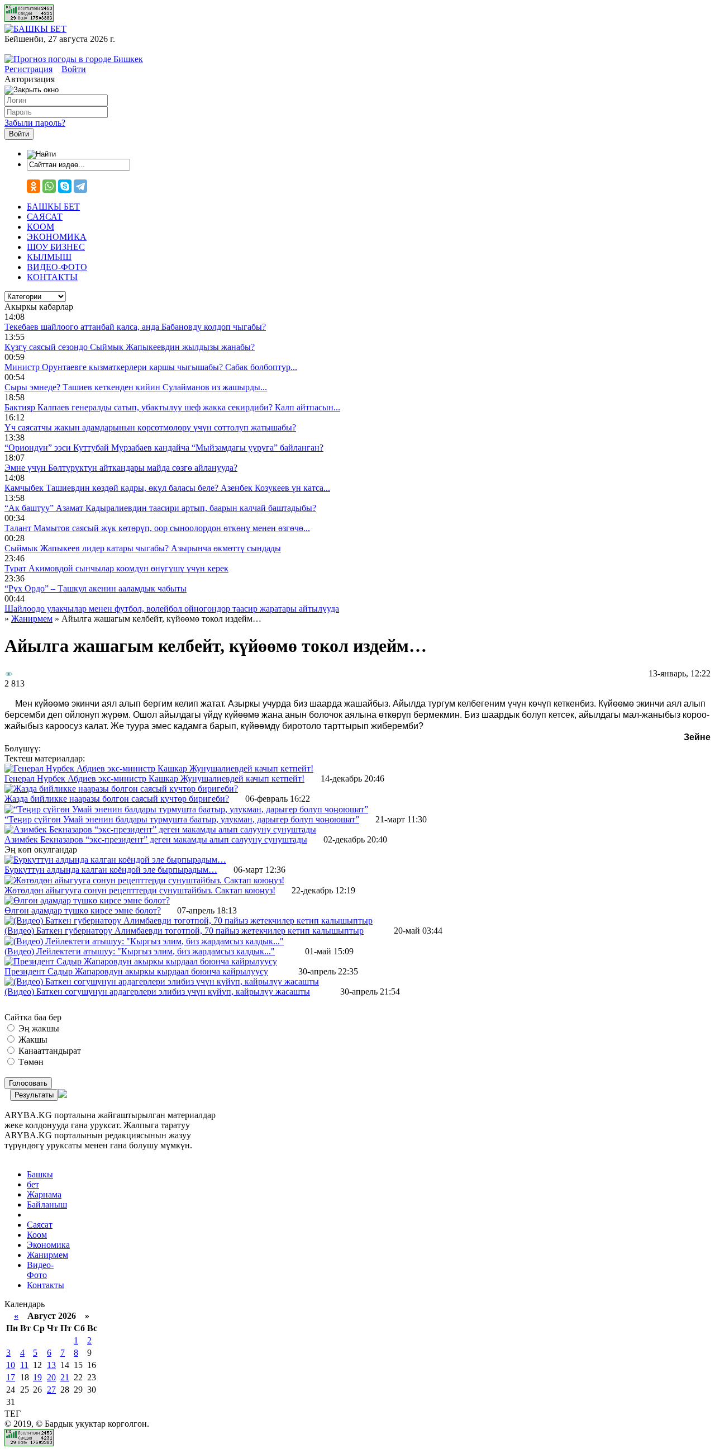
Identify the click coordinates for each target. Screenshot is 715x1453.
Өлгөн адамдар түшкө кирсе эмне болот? (82, 910)
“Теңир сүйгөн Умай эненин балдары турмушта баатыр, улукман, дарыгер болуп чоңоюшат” (181, 819)
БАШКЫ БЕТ (53, 206)
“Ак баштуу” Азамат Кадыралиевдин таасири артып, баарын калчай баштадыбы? (160, 508)
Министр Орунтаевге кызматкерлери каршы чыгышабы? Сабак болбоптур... (150, 367)
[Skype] (65, 186)
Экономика (48, 1245)
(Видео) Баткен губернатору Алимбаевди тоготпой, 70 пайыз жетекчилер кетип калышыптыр (184, 930)
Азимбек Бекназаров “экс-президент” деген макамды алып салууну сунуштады (155, 839)
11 (24, 1365)
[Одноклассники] (33, 186)
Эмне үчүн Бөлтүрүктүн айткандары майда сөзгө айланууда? (120, 467)
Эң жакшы (37, 1028)
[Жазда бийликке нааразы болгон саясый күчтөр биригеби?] (121, 788)
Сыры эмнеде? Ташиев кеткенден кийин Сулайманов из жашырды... (135, 387)
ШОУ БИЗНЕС (56, 247)
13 (51, 1365)
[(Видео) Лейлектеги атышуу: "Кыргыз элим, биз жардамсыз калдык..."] (144, 941)
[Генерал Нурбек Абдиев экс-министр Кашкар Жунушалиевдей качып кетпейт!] (158, 768)
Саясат (40, 1224)
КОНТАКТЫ (52, 277)
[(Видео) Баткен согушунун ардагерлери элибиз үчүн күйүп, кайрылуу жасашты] (161, 981)
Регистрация (28, 69)
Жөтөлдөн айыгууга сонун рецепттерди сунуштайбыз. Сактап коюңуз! (139, 890)
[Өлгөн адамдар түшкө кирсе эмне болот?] (87, 900)
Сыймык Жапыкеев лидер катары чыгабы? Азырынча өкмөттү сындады (142, 548)
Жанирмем (47, 1255)
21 (64, 1377)
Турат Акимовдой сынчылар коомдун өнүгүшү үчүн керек (116, 568)
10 (10, 1365)
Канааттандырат (48, 1051)
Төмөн (30, 1062)
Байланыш (47, 1204)
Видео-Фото (40, 1270)
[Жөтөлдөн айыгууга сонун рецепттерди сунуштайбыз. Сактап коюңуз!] (144, 880)
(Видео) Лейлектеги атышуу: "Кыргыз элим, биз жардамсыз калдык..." (139, 951)
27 (51, 1389)
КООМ (40, 226)
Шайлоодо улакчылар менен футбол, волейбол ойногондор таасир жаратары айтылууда (171, 608)
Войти (73, 69)
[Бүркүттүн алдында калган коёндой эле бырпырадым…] (115, 859)
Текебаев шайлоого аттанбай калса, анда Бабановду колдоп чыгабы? (135, 327)
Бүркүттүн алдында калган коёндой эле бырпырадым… (110, 869)
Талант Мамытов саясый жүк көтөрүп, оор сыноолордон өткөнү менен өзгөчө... (157, 528)
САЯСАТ (45, 216)
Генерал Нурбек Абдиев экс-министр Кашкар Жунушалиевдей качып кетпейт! (154, 778)
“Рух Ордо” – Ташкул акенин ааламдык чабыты (95, 588)
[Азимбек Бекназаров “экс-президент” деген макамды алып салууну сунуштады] (160, 829)
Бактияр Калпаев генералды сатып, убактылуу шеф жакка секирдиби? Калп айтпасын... (172, 407)
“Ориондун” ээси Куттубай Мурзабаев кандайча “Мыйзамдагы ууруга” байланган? (163, 447)
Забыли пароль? (34, 122)
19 (37, 1377)
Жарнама (44, 1194)
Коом (37, 1234)
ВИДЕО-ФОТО (57, 267)
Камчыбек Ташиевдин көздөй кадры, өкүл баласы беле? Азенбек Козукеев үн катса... (167, 488)
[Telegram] (80, 186)
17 (10, 1377)
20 (51, 1377)
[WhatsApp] (49, 186)
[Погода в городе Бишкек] (73, 59)
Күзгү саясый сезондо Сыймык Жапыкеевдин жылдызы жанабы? (129, 347)
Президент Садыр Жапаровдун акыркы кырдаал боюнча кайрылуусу (136, 971)
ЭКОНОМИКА (57, 237)
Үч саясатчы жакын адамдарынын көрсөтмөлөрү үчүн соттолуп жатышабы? (150, 427)
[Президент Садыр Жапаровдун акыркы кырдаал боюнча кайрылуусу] (140, 961)
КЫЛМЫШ (49, 257)
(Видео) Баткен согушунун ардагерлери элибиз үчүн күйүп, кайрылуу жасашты (157, 991)
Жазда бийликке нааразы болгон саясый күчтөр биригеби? (116, 798)
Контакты (45, 1285)
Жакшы (31, 1039)
